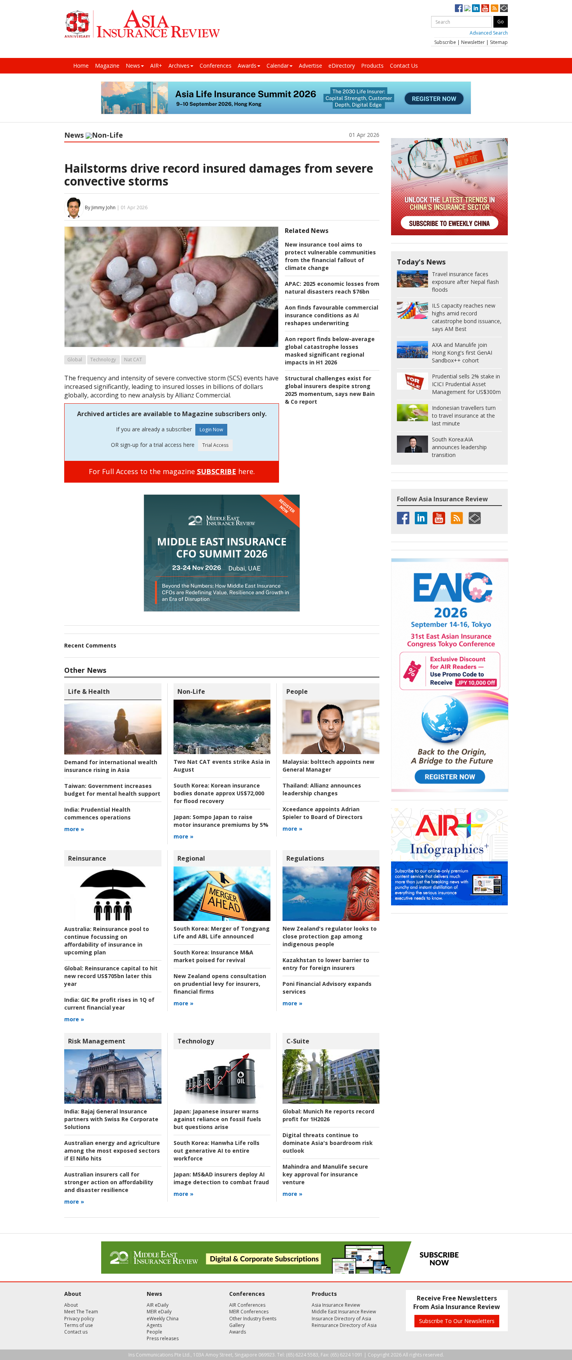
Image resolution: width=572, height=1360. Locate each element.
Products (372, 65)
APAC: (293, 283)
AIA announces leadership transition (459, 447)
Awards (247, 65)
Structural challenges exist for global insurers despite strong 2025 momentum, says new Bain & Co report (330, 390)
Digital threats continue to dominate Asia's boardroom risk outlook (327, 1142)
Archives (178, 65)
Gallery (237, 1325)
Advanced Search (489, 33)
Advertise (310, 65)
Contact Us (404, 65)
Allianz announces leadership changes (321, 789)
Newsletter (473, 42)
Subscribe (445, 42)
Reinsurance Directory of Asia (344, 1325)
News (133, 65)
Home (81, 65)
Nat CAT (133, 359)
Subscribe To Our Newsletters (457, 1321)
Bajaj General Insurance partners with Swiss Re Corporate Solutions (111, 1119)
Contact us (76, 1331)
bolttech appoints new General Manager (328, 765)
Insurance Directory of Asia (341, 1318)
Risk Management (96, 1041)
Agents (154, 1325)
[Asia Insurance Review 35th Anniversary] (142, 24)
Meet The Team (81, 1311)
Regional (191, 858)
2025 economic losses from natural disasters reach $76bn (332, 287)
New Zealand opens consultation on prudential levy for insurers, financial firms (220, 983)
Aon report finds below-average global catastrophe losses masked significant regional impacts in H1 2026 (330, 350)
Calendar (278, 65)
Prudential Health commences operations (97, 813)
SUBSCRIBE (216, 471)
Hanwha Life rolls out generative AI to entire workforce (217, 1150)
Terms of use (78, 1325)
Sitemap (499, 42)
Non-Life (107, 135)
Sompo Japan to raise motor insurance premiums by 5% (221, 820)
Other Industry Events (252, 1318)
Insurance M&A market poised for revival (213, 956)
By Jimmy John (100, 207)
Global (74, 359)
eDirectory (341, 65)
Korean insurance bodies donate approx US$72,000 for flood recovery (219, 793)
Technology (103, 359)
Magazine (107, 65)
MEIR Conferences (248, 1311)
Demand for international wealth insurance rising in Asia (110, 766)
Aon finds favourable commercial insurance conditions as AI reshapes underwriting (331, 315)
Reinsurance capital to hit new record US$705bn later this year (111, 975)
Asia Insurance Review (336, 1305)
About (71, 1305)
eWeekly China (163, 1318)
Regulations (305, 858)
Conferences (216, 65)
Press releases (163, 1338)
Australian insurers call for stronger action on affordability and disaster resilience (108, 1182)
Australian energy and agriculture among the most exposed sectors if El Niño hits (112, 1150)
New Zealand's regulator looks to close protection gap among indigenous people (329, 936)
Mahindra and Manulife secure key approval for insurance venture (325, 1174)
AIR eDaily (157, 1305)
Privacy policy (79, 1318)
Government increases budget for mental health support (112, 789)
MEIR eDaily (159, 1311)
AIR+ (156, 65)
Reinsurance (87, 858)
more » (74, 829)
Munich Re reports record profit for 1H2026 (328, 1115)
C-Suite (297, 1041)
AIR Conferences (247, 1305)
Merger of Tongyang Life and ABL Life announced (222, 932)
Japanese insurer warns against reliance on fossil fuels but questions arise (217, 1119)
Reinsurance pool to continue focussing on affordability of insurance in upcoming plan (106, 940)
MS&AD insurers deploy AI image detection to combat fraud (221, 1178)
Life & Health (89, 691)
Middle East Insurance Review (344, 1311)
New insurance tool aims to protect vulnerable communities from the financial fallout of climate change (330, 256)
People (297, 691)
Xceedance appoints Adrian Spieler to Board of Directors (322, 813)
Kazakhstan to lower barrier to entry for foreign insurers (325, 963)
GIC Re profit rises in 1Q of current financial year (109, 1003)
